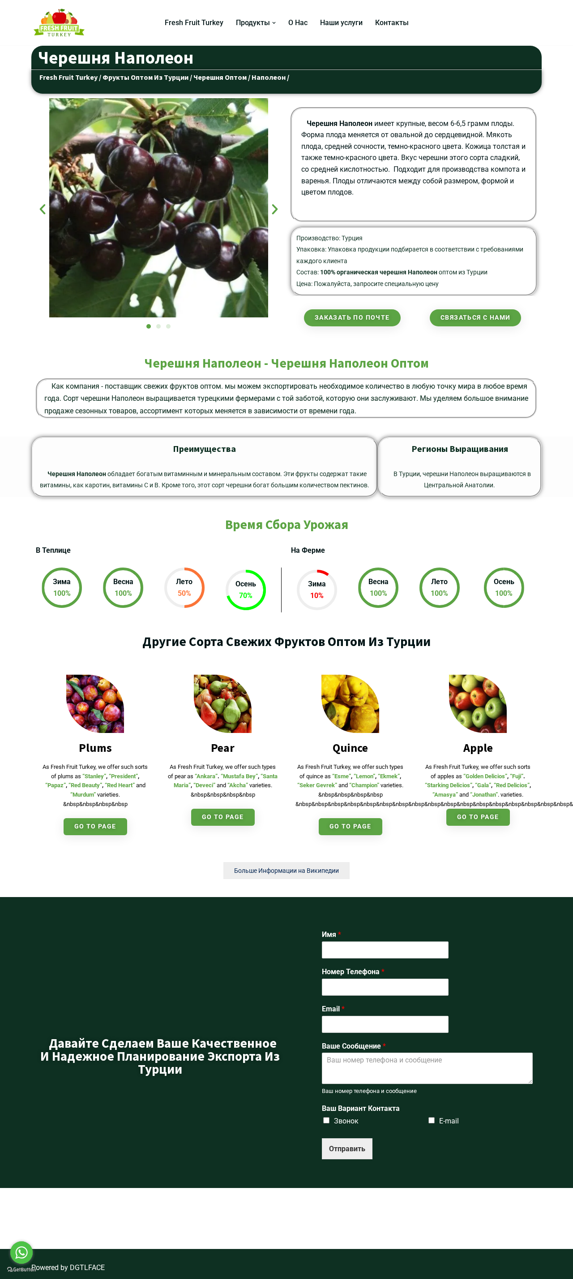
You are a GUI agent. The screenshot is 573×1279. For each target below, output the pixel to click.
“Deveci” (204, 785)
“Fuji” (516, 776)
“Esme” (341, 776)
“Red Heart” (120, 785)
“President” (123, 776)
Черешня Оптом (220, 77)
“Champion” (364, 785)
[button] (274, 23)
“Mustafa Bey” (239, 776)
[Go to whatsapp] (21, 1252)
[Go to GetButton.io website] (21, 1270)
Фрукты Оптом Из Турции (146, 77)
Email (333, 1009)
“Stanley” (94, 776)
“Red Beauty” (85, 785)
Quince (350, 747)
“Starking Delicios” (448, 785)
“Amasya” (445, 794)
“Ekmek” (389, 776)
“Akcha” (237, 785)
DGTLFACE (87, 1267)
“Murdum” (83, 794)
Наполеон (269, 77)
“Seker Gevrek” (317, 785)
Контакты (392, 22)
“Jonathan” (484, 794)
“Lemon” (364, 776)
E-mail (449, 1121)
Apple (478, 747)
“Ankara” (206, 776)
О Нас (298, 22)
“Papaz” (55, 785)
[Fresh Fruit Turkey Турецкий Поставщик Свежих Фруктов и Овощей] (61, 22)
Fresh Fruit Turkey (194, 22)
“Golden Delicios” (485, 776)
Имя (331, 934)
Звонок (346, 1121)
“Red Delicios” (512, 785)
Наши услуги (341, 22)
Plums (95, 747)
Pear (223, 747)
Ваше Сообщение (354, 1046)
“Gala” (483, 785)
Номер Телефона (353, 971)
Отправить (347, 1149)
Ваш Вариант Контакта (361, 1108)
